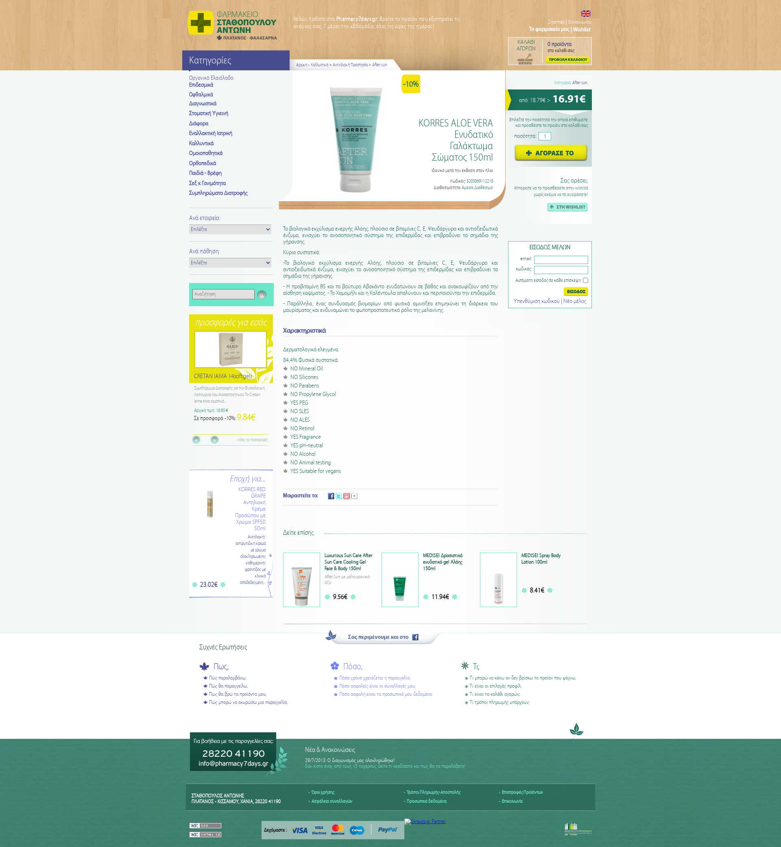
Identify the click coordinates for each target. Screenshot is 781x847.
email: (526, 259)
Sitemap (556, 22)
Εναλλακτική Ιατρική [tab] (210, 133)
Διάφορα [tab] (198, 123)
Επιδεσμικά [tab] (201, 85)
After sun (379, 65)
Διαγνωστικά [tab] (202, 103)
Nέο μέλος (574, 301)
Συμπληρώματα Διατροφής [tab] (218, 193)
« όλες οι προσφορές (252, 440)
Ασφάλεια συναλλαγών (332, 801)
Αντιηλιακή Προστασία (350, 65)
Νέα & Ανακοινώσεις (330, 750)
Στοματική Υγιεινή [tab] (208, 113)
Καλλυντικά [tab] (201, 143)
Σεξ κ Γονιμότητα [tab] (207, 183)
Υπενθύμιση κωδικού (537, 301)
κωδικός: (524, 269)
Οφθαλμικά (201, 94)
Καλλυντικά (319, 65)
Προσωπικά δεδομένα (427, 801)
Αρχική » (303, 65)
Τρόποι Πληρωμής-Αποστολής (433, 792)
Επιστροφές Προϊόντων (522, 792)
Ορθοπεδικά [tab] (202, 163)
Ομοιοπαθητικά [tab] (206, 153)
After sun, (580, 83)
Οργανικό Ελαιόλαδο (211, 78)
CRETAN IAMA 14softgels (224, 376)
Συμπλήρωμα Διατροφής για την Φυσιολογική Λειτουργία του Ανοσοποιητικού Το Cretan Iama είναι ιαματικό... (230, 395)
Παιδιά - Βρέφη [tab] (205, 173)
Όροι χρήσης (323, 792)
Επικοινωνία (579, 22)
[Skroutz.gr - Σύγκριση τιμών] (425, 822)
